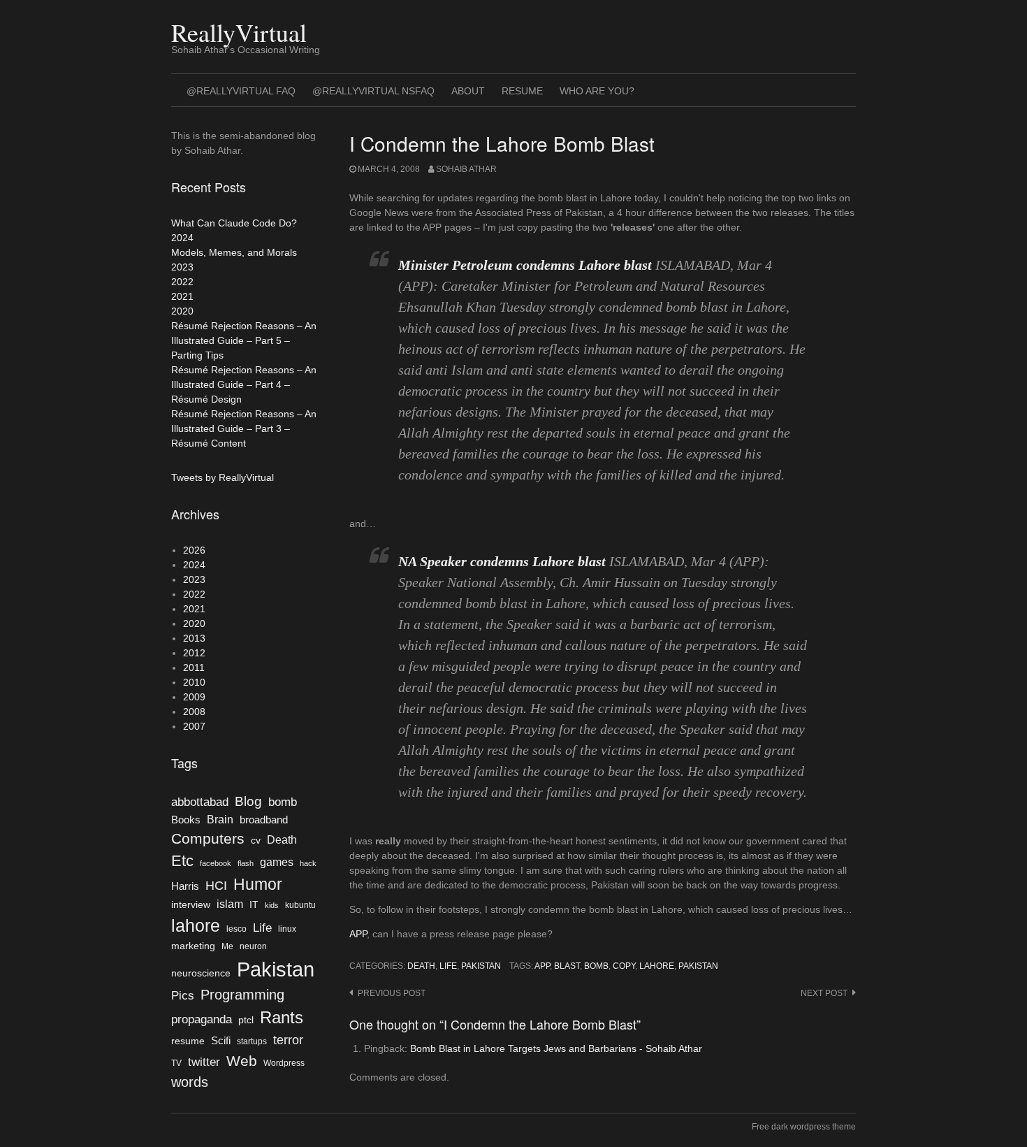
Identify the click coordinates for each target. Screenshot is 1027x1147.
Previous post (391, 993)
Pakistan (481, 966)
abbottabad (199, 801)
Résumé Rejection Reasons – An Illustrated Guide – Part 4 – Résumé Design (243, 384)
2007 (194, 726)
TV (176, 1063)
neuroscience (201, 973)
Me (227, 946)
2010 (194, 682)
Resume (522, 90)
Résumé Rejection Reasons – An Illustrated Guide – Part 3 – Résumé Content (243, 428)
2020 (182, 311)
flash (246, 863)
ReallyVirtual (239, 32)
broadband (264, 819)
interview (190, 905)
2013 (194, 638)
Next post (824, 993)
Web (241, 1061)
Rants (281, 1017)
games (276, 862)
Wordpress (284, 1063)
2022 (182, 281)
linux (287, 929)
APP (358, 933)
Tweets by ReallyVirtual (222, 477)
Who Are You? (597, 90)
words (189, 1082)
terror (288, 1040)
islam (230, 904)
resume (188, 1041)
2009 (194, 696)
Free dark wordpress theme (804, 1127)
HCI (216, 886)
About (468, 90)
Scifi (221, 1040)
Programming (242, 994)
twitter (204, 1061)
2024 (182, 237)
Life (448, 966)
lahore (656, 966)
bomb (596, 966)
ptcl (246, 1020)
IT (253, 905)
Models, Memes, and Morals (234, 252)
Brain (220, 819)
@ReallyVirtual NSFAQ (373, 90)
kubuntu (300, 905)
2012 (194, 652)
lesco (236, 929)
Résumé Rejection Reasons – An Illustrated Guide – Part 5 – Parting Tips (243, 340)
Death (421, 966)
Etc (182, 861)
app (542, 966)
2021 (182, 296)
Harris (185, 886)
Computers (208, 838)
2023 (182, 267)
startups (252, 1041)
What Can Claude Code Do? (234, 223)
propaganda (201, 1019)
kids (272, 905)
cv (256, 840)
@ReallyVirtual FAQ (241, 90)
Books (186, 819)
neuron (253, 946)
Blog (248, 801)
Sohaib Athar (466, 169)
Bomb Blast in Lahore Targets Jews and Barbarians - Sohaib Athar (556, 1048)
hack (308, 863)
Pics (182, 995)
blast (567, 966)
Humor (257, 884)
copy (624, 966)
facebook (215, 863)
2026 (194, 550)
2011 (194, 667)
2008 (194, 711)
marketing (193, 946)
